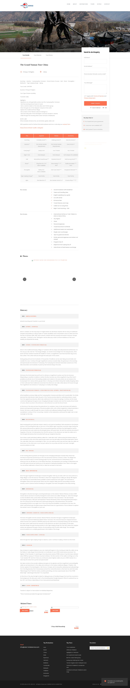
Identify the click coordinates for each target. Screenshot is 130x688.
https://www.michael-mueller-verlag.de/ (31, 128)
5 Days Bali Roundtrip (58, 626)
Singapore (46, 676)
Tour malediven (71, 647)
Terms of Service (99, 96)
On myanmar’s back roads (74, 655)
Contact (107, 4)
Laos (44, 647)
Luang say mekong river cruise (75, 660)
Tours (92, 4)
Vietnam (45, 660)
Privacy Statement (89, 98)
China (45, 652)
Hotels (99, 4)
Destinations (84, 4)
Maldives (45, 663)
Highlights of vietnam (72, 652)
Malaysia (45, 668)
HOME (68, 4)
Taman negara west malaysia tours (77, 663)
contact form (66, 124)
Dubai (45, 650)
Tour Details (25, 55)
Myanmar (46, 657)
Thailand (45, 670)
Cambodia (46, 665)
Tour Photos (49, 55)
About (75, 4)
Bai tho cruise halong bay (74, 657)
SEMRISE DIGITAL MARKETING (54, 684)
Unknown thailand (71, 650)
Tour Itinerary (37, 55)
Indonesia (46, 673)
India (44, 655)
